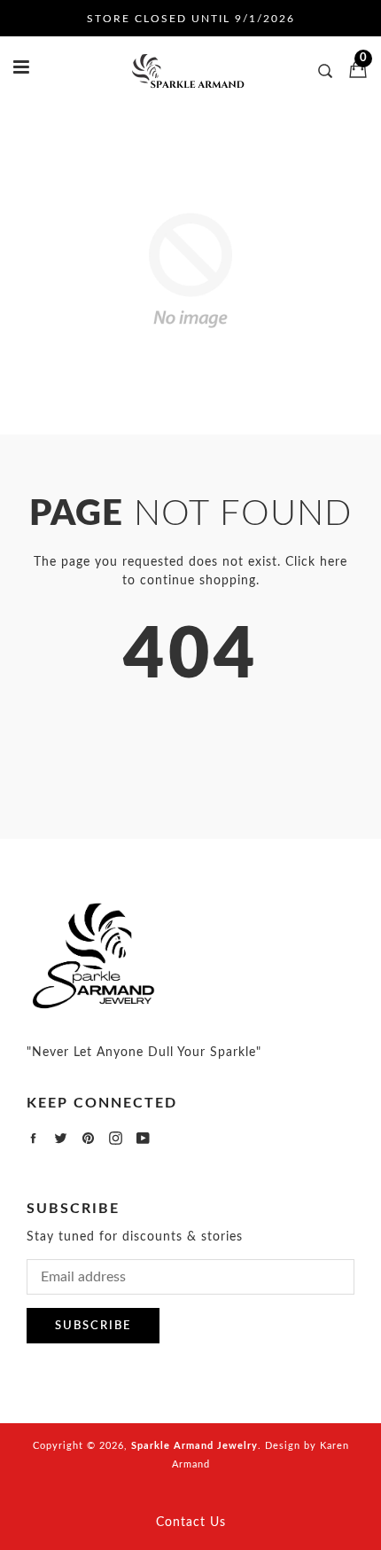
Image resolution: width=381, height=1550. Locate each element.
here (333, 562)
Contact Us (191, 1522)
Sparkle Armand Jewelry (194, 1446)
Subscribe (93, 1326)
